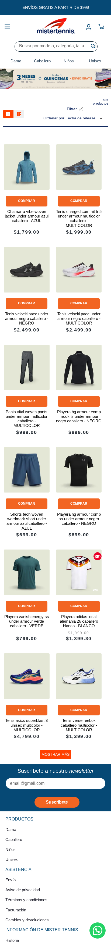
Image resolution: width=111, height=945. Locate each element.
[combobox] (56, 46)
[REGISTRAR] (56, 802)
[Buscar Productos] (94, 46)
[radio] (8, 114)
